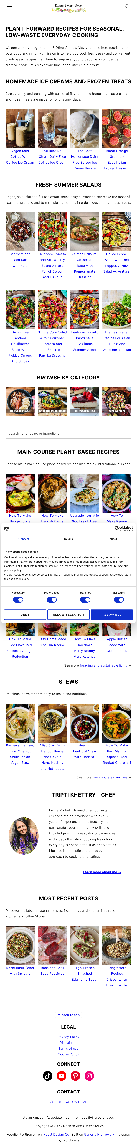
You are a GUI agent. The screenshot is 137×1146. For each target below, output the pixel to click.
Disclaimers (68, 1043)
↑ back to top (68, 1015)
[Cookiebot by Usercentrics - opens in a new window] (117, 528)
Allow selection (68, 614)
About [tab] (113, 538)
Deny (25, 614)
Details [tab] (68, 538)
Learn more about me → (102, 872)
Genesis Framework (99, 1134)
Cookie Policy (68, 1054)
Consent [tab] (23, 538)
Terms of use (68, 1048)
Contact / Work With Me (68, 1102)
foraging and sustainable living (104, 665)
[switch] (52, 600)
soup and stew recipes (110, 777)
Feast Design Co (56, 1134)
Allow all (112, 614)
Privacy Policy (69, 1037)
